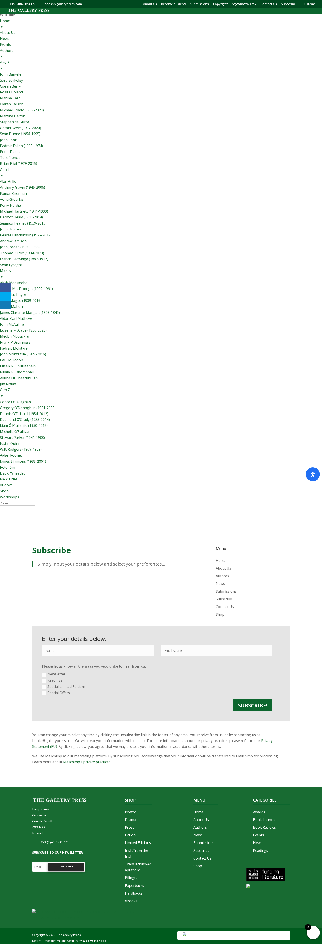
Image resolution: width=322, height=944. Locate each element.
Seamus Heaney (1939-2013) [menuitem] (23, 223)
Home (221, 560)
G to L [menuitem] (5, 172)
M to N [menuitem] (5, 273)
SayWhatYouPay (244, 4)
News (220, 583)
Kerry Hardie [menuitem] (10, 205)
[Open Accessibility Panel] (313, 474)
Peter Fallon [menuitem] (10, 151)
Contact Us (268, 4)
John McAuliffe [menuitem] (12, 324)
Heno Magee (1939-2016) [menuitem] (20, 300)
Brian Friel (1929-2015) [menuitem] (18, 163)
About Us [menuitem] (7, 32)
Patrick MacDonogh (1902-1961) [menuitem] (26, 288)
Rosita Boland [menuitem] (11, 92)
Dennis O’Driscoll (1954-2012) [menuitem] (24, 413)
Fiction (130, 835)
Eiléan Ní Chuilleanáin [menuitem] (18, 366)
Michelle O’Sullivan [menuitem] (15, 431)
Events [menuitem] (5, 44)
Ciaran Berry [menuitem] (10, 86)
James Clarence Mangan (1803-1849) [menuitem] (30, 312)
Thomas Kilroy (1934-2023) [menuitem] (22, 253)
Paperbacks (134, 885)
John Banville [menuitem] (10, 74)
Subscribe (288, 4)
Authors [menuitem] (6, 53)
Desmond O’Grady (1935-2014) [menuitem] (25, 419)
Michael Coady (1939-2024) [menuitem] (22, 110)
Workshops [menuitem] (9, 497)
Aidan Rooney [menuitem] (11, 455)
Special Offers (58, 692)
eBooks (131, 900)
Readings (54, 680)
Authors (222, 575)
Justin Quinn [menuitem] (10, 443)
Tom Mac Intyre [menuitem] (13, 294)
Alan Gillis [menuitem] (8, 181)
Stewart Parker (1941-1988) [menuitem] (22, 437)
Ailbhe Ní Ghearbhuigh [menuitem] (19, 378)
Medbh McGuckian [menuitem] (15, 336)
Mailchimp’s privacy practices (86, 761)
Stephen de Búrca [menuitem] (14, 122)
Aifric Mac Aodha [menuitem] (13, 282)
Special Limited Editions (66, 686)
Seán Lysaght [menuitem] (11, 264)
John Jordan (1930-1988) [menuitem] (20, 246)
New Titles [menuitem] (9, 479)
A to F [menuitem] (4, 65)
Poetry (130, 812)
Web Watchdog (95, 941)
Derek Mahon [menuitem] (11, 306)
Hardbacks (133, 893)
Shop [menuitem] (4, 491)
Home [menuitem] (5, 23)
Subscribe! (252, 705)
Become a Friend (173, 4)
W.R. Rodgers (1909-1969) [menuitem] (21, 449)
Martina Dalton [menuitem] (12, 116)
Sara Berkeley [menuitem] (11, 80)
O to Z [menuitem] (5, 392)
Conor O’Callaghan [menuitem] (15, 401)
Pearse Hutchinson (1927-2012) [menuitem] (25, 235)
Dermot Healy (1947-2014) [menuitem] (21, 217)
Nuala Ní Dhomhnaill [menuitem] (17, 372)
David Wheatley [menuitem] (12, 473)
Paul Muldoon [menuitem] (11, 360)
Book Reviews (264, 827)
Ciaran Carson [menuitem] (11, 104)
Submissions (199, 4)
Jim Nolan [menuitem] (8, 383)
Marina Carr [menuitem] (10, 98)
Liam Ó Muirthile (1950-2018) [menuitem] (24, 425)
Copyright (220, 4)
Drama (130, 819)
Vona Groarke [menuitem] (11, 199)
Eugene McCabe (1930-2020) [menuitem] (23, 330)
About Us (150, 4)
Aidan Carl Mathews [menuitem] (16, 318)
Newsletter (56, 674)
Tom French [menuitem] (10, 157)
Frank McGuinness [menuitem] (15, 342)
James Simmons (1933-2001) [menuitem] (23, 461)
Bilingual (132, 877)
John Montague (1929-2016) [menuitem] (23, 354)
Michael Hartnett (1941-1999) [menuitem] (24, 211)
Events (258, 835)
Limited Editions (138, 842)
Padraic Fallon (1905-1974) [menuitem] (21, 145)
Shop (220, 614)
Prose (129, 827)
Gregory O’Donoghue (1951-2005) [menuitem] (28, 407)
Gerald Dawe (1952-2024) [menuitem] (20, 127)
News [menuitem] (4, 38)
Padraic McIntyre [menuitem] (14, 348)
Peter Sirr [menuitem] (8, 467)
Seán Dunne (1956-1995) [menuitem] (20, 133)
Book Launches (265, 819)
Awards (259, 812)
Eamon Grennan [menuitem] (13, 193)
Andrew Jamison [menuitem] (13, 241)
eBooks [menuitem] (6, 485)
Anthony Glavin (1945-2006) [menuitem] (22, 187)
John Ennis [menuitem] (9, 139)
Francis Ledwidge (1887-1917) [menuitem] (24, 259)
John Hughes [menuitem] (10, 229)
